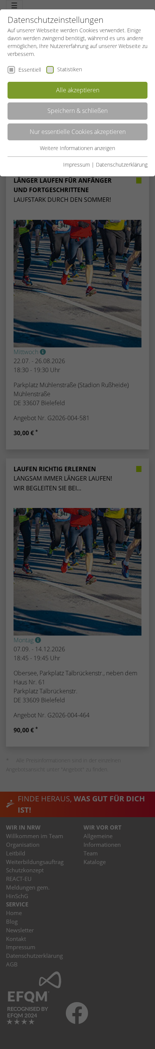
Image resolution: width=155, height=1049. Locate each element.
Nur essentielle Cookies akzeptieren (78, 132)
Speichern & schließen (77, 111)
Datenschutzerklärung (121, 164)
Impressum (76, 164)
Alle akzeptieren (77, 90)
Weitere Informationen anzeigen (77, 148)
